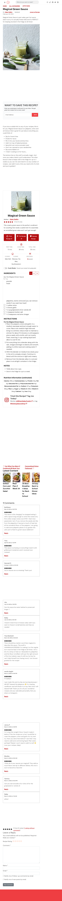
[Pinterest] (58, 2)
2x (34, 273)
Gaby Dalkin (8, 12)
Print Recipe (9, 237)
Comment (7, 845)
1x (30, 273)
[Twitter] (55, 2)
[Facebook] (52, 2)
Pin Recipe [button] (22, 236)
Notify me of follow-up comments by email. (19, 876)
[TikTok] (50, 2)
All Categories (14, 6)
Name (5, 865)
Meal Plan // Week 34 (16, 486)
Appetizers (26, 6)
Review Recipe (34, 237)
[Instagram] (47, 2)
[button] (4, 222)
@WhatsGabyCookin (23, 401)
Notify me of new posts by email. (15, 879)
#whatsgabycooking (17, 404)
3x (37, 273)
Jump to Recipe (35, 12)
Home (5, 6)
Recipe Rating (7, 841)
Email (5, 871)
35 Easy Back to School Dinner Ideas (35, 488)
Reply (6, 533)
